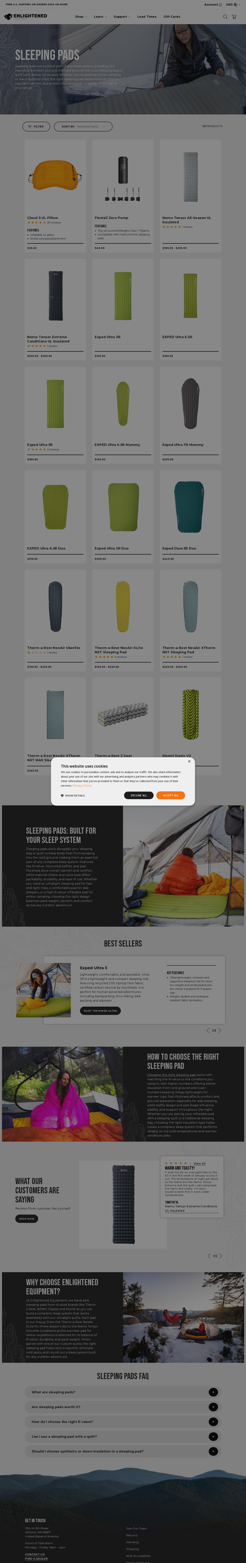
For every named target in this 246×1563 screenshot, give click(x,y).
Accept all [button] (170, 795)
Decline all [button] (139, 795)
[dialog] (123, 781)
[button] (73, 795)
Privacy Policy (82, 785)
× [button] (189, 761)
